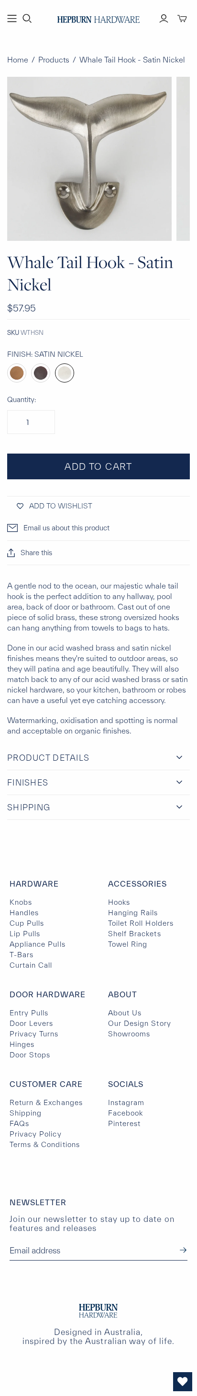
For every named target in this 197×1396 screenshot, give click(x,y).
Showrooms (129, 1034)
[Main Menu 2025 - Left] (12, 18)
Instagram (126, 1102)
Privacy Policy (36, 1134)
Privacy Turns (34, 1034)
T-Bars (21, 955)
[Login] (164, 18)
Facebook (125, 1113)
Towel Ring (127, 944)
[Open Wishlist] (182, 1381)
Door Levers (31, 1023)
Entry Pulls (29, 1013)
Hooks (119, 902)
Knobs (21, 902)
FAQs (19, 1123)
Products (53, 59)
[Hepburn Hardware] (98, 17)
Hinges (22, 1044)
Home (17, 59)
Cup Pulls (27, 923)
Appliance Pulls (38, 944)
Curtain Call (31, 965)
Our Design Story (139, 1023)
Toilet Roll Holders (141, 923)
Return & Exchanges (46, 1102)
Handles (24, 913)
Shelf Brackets (134, 934)
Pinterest (124, 1123)
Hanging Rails (133, 913)
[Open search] (27, 18)
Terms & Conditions (45, 1144)
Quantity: (21, 399)
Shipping (26, 1113)
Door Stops (30, 1055)
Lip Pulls (25, 934)
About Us (125, 1013)
